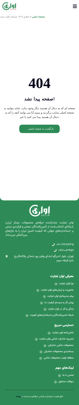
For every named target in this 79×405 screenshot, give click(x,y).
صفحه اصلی (38, 17)
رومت (18, 396)
